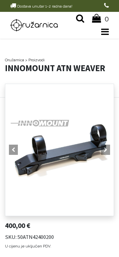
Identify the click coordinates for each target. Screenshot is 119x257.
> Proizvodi (35, 60)
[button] (13, 150)
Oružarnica (14, 60)
